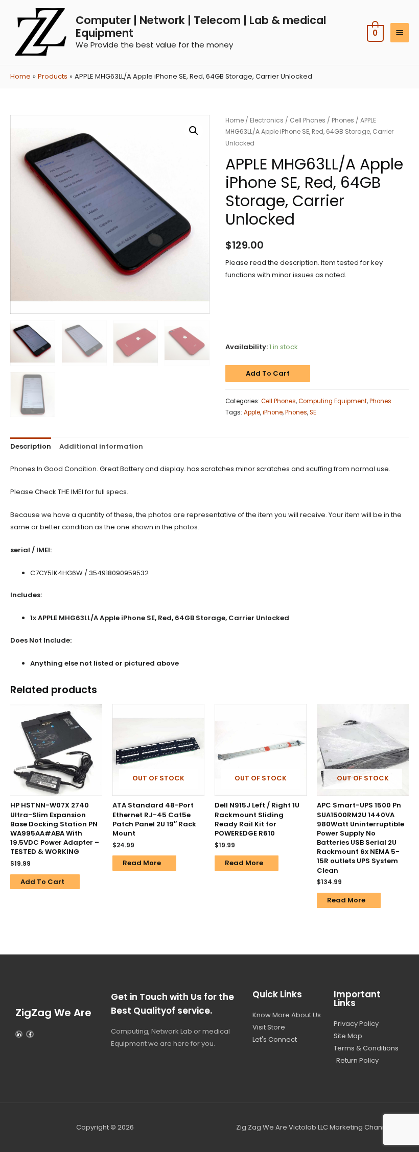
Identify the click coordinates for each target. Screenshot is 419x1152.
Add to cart (268, 373)
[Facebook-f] (29, 1034)
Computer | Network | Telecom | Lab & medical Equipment (201, 26)
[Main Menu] (399, 32)
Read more (142, 863)
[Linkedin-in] (18, 1034)
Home (234, 120)
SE (313, 412)
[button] (193, 130)
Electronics (267, 120)
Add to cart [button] (42, 882)
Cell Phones (307, 120)
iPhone (273, 412)
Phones (343, 120)
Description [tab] (30, 446)
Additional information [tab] (101, 446)
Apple (252, 412)
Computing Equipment (332, 401)
